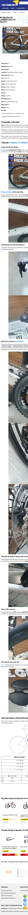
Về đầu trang (24, 908)
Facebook (24, 904)
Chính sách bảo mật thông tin (8, 898)
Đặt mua (8, 854)
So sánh (27, 21)
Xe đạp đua (4, 150)
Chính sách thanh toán (6, 895)
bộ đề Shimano (19, 341)
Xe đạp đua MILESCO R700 (9, 815)
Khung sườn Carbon (7, 192)
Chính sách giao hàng (6, 890)
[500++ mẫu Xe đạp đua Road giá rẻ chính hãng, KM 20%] (10, 2)
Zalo (24, 900)
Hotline (24, 896)
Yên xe (3, 665)
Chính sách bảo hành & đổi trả (8, 893)
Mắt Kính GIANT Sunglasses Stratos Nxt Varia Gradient (10, 847)
